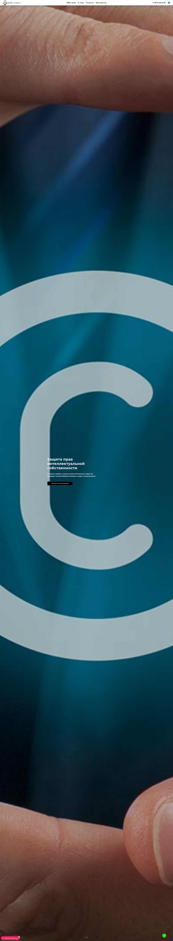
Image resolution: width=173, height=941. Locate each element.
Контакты (101, 3)
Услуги (90, 3)
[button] (60, 483)
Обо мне (71, 3)
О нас (81, 3)
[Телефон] (169, 3)
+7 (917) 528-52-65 (159, 3)
